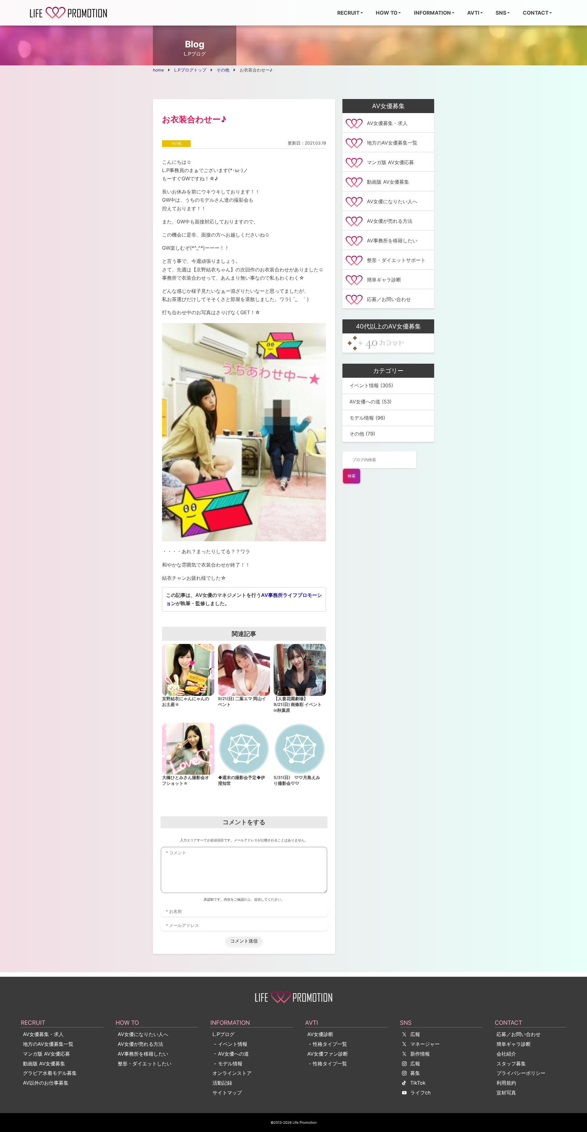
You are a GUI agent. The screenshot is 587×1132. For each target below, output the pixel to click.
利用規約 (506, 1083)
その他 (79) (362, 434)
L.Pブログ (223, 1034)
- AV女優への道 (230, 1054)
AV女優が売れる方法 (140, 1044)
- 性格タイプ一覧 (327, 1044)
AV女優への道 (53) (370, 402)
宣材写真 (506, 1093)
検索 (352, 476)
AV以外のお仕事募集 (45, 1083)
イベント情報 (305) (371, 385)
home (158, 70)
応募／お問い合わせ (519, 1034)
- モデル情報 (227, 1063)
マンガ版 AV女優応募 (46, 1054)
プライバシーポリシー (521, 1073)
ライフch (420, 1093)
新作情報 (420, 1054)
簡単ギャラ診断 (514, 1044)
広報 (415, 1034)
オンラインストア (232, 1073)
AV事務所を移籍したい (143, 1054)
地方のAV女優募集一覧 (48, 1044)
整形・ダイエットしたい (145, 1063)
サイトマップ (227, 1093)
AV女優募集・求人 (43, 1034)
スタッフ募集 (511, 1063)
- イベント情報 (229, 1044)
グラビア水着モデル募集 (50, 1073)
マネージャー (425, 1044)
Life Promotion (305, 1122)
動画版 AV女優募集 (44, 1063)
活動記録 (222, 1083)
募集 (415, 1073)
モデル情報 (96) (367, 418)
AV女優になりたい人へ (143, 1034)
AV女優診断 (320, 1034)
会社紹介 (506, 1054)
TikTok (418, 1083)
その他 (222, 70)
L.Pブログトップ (190, 70)
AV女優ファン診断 (327, 1054)
